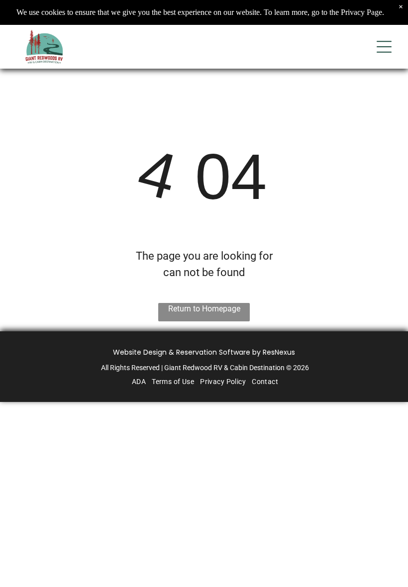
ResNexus (279, 352)
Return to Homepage (204, 308)
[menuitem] (138, 382)
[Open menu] (384, 46)
